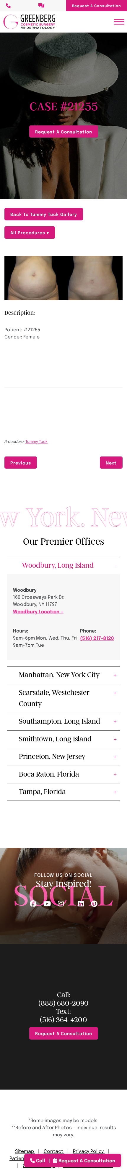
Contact (54, 1151)
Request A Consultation (96, 5)
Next (111, 462)
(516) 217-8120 (97, 638)
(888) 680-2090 (63, 1003)
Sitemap (25, 1151)
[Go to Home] (29, 22)
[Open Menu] (119, 22)
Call (40, 1160)
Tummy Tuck (36, 441)
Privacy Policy (89, 1151)
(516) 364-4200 (63, 1020)
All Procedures (28, 232)
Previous (20, 462)
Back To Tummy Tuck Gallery (43, 214)
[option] (63, 278)
